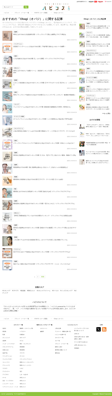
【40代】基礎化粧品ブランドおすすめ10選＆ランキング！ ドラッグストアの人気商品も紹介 (42, 215)
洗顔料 (15, 31)
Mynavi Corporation (105, 394)
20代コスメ (23, 377)
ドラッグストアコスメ (26, 359)
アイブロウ (6, 374)
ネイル (21, 340)
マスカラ (5, 368)
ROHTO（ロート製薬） (41, 13)
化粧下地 (5, 353)
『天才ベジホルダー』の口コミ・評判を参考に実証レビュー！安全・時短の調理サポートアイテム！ (97, 126)
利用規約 (76, 348)
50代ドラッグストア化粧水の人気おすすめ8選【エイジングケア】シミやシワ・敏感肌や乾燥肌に (44, 95)
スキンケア (16, 104)
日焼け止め (6, 350)
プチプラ (22, 353)
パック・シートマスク (9, 343)
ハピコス (6, 13)
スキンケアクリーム (18, 128)
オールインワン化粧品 (19, 116)
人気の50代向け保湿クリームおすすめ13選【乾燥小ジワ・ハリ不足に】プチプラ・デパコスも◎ (44, 131)
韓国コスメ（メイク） (26, 365)
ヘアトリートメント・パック (10, 386)
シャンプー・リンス (8, 383)
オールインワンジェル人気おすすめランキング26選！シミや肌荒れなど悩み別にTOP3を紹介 (43, 119)
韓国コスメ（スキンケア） (27, 362)
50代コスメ (23, 386)
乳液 (15, 188)
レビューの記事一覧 (60, 334)
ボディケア (23, 337)
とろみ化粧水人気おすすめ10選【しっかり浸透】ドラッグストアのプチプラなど (39, 58)
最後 (42, 277)
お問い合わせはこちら (80, 345)
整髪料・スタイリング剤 (26, 328)
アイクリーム (17, 249)
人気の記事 (58, 328)
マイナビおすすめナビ (20, 394)
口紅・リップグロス (8, 380)
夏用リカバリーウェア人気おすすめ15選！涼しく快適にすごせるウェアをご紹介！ (97, 162)
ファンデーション (18, 43)
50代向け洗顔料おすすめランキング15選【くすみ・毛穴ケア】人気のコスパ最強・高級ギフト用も (44, 155)
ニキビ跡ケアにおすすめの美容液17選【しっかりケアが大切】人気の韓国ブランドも (40, 240)
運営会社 (57, 353)
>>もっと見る (106, 113)
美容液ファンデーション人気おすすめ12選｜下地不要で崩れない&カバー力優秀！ (39, 46)
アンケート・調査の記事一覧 (63, 331)
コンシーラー (6, 362)
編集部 (42, 331)
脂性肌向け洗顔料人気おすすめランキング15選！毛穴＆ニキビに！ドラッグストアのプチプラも (44, 203)
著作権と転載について (61, 350)
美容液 (15, 80)
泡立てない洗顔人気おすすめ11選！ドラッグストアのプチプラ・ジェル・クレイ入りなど (41, 264)
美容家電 (22, 350)
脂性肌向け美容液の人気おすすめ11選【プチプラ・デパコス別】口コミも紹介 (38, 179)
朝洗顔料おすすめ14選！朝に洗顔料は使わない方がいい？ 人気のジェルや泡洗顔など (40, 167)
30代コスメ (23, 380)
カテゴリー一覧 (59, 337)
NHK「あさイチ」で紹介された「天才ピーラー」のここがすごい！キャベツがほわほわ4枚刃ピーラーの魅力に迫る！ (98, 135)
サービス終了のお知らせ (81, 342)
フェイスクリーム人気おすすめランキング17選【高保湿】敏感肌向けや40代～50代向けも (42, 107)
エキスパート (43, 328)
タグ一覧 (57, 340)
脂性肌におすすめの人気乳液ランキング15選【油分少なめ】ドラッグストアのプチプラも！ (42, 191)
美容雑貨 (22, 346)
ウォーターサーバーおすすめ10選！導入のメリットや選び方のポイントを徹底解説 (98, 153)
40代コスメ (16, 68)
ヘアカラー (23, 331)
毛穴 (21, 371)
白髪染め (22, 334)
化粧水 (15, 56)
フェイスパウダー (7, 359)
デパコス (22, 356)
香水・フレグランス (25, 343)
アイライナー (6, 371)
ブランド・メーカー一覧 (22, 13)
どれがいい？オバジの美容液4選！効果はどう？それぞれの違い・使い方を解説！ (98, 36)
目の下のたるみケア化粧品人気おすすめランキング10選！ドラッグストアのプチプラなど (41, 252)
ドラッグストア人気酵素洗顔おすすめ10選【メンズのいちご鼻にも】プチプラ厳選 (98, 72)
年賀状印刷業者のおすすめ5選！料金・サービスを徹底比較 (98, 143)
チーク (4, 377)
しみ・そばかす (24, 374)
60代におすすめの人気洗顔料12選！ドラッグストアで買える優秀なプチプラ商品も (39, 34)
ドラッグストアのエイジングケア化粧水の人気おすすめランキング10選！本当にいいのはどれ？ (44, 143)
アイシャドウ (6, 365)
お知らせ (76, 333)
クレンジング (6, 337)
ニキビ (21, 368)
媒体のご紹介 (58, 346)
